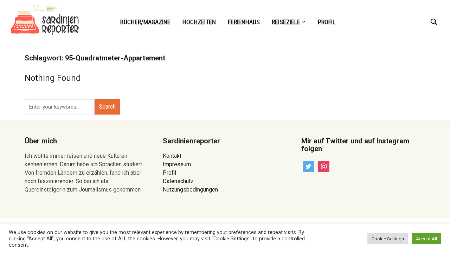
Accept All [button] (426, 238)
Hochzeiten (199, 22)
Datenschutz (178, 181)
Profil (326, 22)
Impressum (177, 164)
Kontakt (172, 156)
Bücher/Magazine (145, 22)
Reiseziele (286, 22)
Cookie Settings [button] (388, 238)
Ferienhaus (244, 22)
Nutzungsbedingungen (190, 189)
